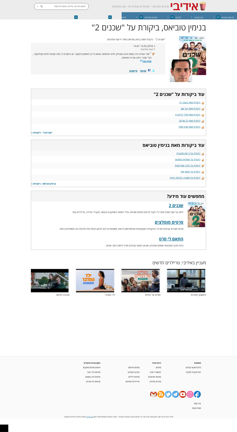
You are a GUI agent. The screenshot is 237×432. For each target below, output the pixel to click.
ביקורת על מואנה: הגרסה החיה (185, 177)
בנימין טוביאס (156, 145)
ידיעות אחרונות (148, 49)
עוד (41, 17)
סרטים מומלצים (169, 222)
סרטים (158, 367)
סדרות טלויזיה (155, 381)
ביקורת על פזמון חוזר (190, 171)
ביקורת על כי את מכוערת (188, 153)
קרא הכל (146, 61)
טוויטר (143, 70)
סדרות (178, 17)
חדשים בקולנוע (227, 17)
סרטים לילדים (133, 376)
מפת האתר (196, 408)
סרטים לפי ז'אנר (93, 372)
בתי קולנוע (198, 17)
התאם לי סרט (171, 239)
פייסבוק (133, 70)
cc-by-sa (89, 417)
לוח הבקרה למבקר (193, 372)
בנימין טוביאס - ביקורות (44, 183)
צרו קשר (197, 403)
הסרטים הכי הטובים (87, 17)
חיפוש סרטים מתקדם (91, 367)
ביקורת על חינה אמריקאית (187, 165)
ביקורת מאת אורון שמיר (189, 126)
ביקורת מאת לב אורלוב (189, 120)
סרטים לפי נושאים (92, 376)
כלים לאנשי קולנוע (193, 367)
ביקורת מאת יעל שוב (190, 108)
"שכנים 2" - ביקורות (43, 132)
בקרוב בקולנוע (133, 372)
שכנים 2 (164, 94)
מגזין (59, 17)
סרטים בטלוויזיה (150, 17)
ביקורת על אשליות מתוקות (187, 159)
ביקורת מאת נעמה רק (189, 102)
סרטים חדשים (133, 367)
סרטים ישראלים (119, 17)
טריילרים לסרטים (132, 381)
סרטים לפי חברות (93, 381)
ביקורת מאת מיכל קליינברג (187, 114)
